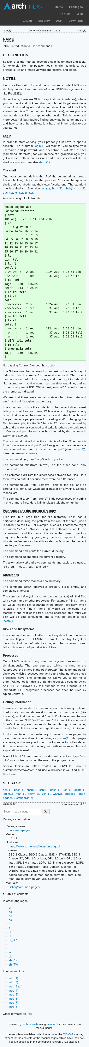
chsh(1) (70, 188)
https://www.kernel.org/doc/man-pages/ (34, 846)
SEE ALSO (12, 783)
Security (44, 20)
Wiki (80, 14)
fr (10, 924)
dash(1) (8, 192)
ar (10, 907)
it (9, 928)
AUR (59, 20)
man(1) (65, 738)
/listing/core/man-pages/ (24, 887)
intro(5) (13, 994)
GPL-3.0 (68, 1034)
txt (24, 1013)
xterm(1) (44, 162)
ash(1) (45, 188)
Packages (76, 6)
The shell (9, 170)
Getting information (17, 702)
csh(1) (81, 188)
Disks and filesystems (18, 629)
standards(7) (24, 797)
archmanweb (30, 1024)
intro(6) (13, 998)
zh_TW (13, 964)
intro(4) (13, 990)
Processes (10, 655)
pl (10, 936)
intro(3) (13, 982)
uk (10, 956)
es (10, 919)
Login (7, 136)
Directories (11, 575)
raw (30, 1013)
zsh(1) (29, 192)
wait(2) (57, 793)
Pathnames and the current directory (29, 510)
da (10, 911)
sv (10, 952)
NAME (8, 39)
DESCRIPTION (15, 55)
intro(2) (13, 978)
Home (59, 6)
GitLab (27, 20)
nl (10, 932)
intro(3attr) (16, 986)
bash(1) (57, 188)
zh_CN (13, 960)
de (10, 916)
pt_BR (13, 940)
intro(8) (13, 1006)
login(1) (39, 145)
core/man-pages (19, 830)
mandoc (51, 1024)
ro (10, 944)
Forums (65, 14)
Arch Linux (22, 6)
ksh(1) (19, 192)
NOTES (9, 79)
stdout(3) (78, 449)
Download (76, 20)
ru (10, 948)
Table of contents (17, 893)
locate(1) (8, 620)
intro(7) (13, 1002)
